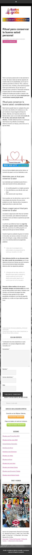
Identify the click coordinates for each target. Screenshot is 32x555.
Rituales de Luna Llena (9, 463)
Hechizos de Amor (8, 448)
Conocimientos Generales (10, 444)
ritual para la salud (13, 333)
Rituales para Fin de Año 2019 (11, 436)
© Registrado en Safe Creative (15, 541)
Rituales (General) (16, 328)
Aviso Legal (5, 539)
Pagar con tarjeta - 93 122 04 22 (16, 424)
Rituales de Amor (7, 459)
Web (4, 385)
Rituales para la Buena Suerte (11, 475)
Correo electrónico (8, 377)
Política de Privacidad (14, 539)
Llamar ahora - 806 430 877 (16, 417)
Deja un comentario (9, 41)
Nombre (5, 369)
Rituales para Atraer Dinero (10, 467)
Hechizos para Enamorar (10, 452)
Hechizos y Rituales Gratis (16, 11)
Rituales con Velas (8, 455)
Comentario (6, 349)
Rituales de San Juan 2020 (10, 440)
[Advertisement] (16, 60)
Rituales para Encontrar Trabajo (11, 471)
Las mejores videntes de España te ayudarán (18, 551)
